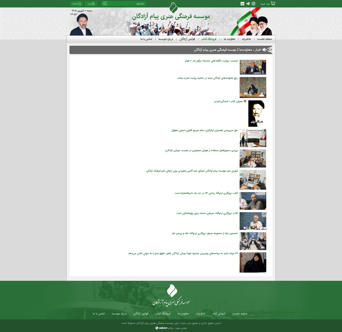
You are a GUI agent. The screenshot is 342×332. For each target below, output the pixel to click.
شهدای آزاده (219, 313)
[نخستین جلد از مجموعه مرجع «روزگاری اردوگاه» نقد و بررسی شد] (253, 241)
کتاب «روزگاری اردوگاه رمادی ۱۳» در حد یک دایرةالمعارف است (206, 193)
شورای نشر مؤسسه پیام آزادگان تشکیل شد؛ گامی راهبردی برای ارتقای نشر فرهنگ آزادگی (192, 171)
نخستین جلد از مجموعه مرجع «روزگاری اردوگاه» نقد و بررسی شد (205, 233)
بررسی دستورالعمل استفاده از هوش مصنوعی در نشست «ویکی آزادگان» (201, 150)
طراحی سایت (181, 328)
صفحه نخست (239, 313)
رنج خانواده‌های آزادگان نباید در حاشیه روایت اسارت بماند (208, 78)
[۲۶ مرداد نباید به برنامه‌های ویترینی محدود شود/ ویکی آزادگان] (253, 262)
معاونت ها (183, 313)
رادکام (170, 328)
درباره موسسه (119, 313)
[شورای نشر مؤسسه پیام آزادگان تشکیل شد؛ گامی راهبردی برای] (253, 180)
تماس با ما (99, 313)
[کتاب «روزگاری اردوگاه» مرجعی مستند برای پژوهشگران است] (253, 221)
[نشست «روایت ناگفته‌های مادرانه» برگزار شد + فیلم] (253, 67)
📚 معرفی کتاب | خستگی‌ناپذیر (230, 101)
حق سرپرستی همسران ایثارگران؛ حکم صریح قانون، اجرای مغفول (204, 130)
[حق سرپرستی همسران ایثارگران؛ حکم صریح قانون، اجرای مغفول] (253, 138)
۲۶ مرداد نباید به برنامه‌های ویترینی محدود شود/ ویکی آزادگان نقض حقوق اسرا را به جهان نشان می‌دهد (183, 253)
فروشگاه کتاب (163, 313)
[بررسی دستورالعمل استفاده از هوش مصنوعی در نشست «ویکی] (253, 158)
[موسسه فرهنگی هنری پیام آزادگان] (171, 11)
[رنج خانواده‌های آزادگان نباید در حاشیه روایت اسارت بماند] (253, 87)
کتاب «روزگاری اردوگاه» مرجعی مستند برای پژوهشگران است (207, 213)
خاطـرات (201, 313)
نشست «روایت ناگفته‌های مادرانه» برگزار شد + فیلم (211, 61)
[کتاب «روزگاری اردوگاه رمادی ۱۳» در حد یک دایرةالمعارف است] (253, 201)
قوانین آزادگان (141, 313)
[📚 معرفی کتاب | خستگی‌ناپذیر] (257, 113)
